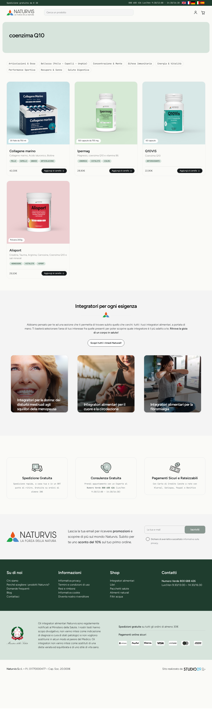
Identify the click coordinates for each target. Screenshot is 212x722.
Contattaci (13, 596)
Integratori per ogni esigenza (106, 306)
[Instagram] (189, 597)
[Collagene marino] (38, 113)
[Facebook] (163, 597)
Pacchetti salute (119, 588)
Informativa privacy (69, 580)
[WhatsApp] (181, 597)
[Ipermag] (106, 113)
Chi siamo (12, 580)
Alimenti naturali (119, 592)
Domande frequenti (18, 588)
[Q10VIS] (173, 113)
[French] (188, 2)
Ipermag (83, 151)
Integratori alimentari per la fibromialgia (171, 406)
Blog (9, 592)
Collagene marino (22, 151)
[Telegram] (172, 597)
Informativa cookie (69, 592)
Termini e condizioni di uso (74, 584)
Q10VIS (151, 151)
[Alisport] (38, 212)
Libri (112, 584)
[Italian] (198, 2)
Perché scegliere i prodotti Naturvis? (28, 584)
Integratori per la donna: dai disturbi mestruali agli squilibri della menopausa (38, 404)
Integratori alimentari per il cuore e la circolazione (104, 406)
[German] (193, 2)
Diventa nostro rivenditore (73, 596)
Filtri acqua (116, 596)
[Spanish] (202, 2)
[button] (54, 170)
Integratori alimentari (122, 580)
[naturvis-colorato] (20, 12)
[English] (184, 2)
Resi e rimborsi (66, 588)
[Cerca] (130, 12)
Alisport (15, 250)
